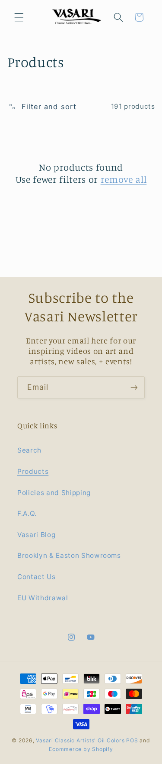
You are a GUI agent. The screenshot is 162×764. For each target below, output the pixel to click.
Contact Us (36, 577)
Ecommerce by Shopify (81, 749)
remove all (124, 179)
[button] (19, 17)
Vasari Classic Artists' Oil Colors (80, 740)
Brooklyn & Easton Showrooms (69, 555)
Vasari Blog (36, 535)
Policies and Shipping (54, 493)
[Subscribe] (134, 387)
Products (32, 471)
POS (132, 740)
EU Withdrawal (42, 598)
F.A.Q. (27, 513)
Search (29, 450)
